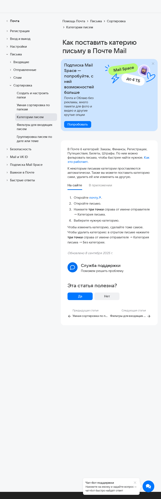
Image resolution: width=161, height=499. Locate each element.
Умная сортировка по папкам (33, 107)
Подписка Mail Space (26, 165)
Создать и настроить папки (33, 95)
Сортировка (22, 85)
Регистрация (20, 31)
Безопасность (20, 149)
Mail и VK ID (19, 157)
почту (93, 198)
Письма (16, 54)
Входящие (21, 62)
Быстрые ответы (22, 180)
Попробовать (78, 124)
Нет (107, 296)
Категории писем (30, 117)
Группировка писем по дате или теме (34, 139)
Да (80, 296)
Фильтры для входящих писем (34, 127)
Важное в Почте (22, 172)
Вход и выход (20, 39)
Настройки (18, 46)
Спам (17, 78)
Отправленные (24, 70)
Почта (14, 21)
